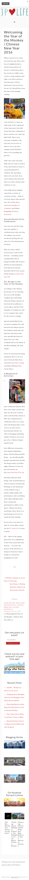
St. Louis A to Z (14, 528)
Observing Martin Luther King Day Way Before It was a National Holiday (14, 707)
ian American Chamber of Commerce (12, 205)
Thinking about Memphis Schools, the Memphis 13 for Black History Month (14, 697)
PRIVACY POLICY (15, 877)
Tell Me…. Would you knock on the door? (7, 827)
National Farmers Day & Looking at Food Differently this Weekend (14, 724)
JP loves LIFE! (14, 12)
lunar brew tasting (17, 363)
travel (14, 566)
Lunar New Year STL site (15, 472)
